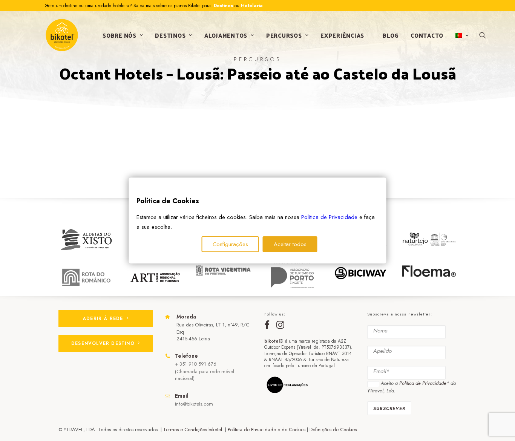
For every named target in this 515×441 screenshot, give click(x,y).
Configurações (230, 244)
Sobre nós (119, 35)
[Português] (461, 35)
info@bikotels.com (194, 403)
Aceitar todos (290, 244)
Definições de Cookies (333, 429)
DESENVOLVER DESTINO (103, 343)
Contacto (427, 35)
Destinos (222, 5)
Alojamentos (225, 35)
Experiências (342, 35)
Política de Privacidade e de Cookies (266, 429)
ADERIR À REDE (103, 318)
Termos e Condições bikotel (193, 429)
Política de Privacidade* (424, 383)
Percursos (284, 35)
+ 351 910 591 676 (195, 364)
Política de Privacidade (329, 217)
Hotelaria (252, 5)
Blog (391, 35)
